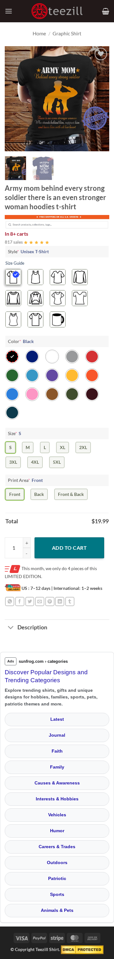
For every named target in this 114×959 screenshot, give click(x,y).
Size (14, 433)
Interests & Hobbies (57, 798)
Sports (57, 894)
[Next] (99, 98)
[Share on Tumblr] (69, 601)
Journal (57, 735)
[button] (8, 11)
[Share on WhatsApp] (9, 601)
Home (39, 33)
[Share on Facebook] (19, 601)
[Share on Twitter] (30, 601)
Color (21, 341)
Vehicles (57, 814)
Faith (57, 751)
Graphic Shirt (67, 33)
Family (57, 766)
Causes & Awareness (57, 782)
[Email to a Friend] (39, 601)
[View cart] (105, 11)
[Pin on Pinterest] (49, 601)
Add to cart (69, 548)
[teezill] (57, 11)
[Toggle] (11, 628)
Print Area (25, 480)
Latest (57, 719)
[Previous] (15, 98)
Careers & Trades (57, 846)
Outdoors (57, 862)
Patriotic (57, 878)
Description (32, 627)
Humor (57, 830)
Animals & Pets (57, 910)
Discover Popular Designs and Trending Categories (46, 676)
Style (28, 251)
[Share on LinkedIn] (59, 601)
